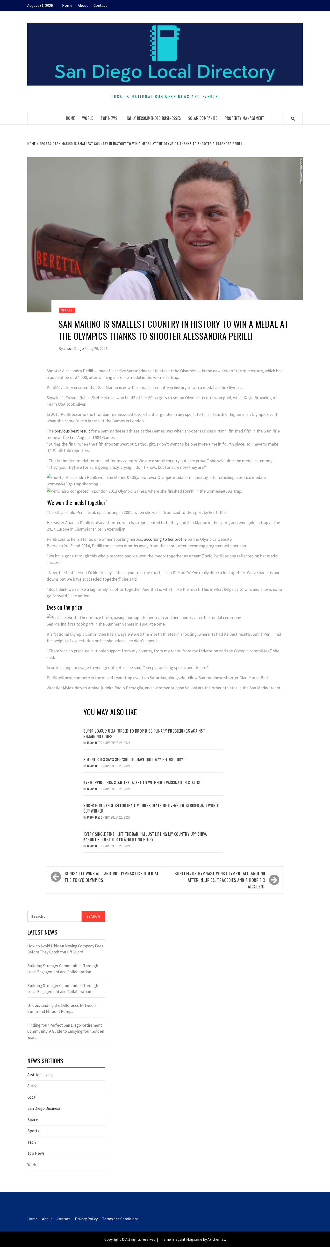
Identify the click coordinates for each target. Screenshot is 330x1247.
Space (32, 1119)
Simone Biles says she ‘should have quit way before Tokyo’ (135, 759)
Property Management (244, 118)
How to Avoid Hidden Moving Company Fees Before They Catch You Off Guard (65, 949)
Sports (66, 310)
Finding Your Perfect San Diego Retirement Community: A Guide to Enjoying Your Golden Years (65, 1031)
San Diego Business (44, 1108)
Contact (100, 5)
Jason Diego (74, 348)
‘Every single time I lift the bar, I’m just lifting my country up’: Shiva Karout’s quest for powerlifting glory (145, 836)
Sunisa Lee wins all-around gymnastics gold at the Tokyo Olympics (112, 876)
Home (67, 5)
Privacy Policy (86, 1218)
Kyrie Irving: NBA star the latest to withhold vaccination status (141, 783)
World (88, 118)
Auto (31, 1085)
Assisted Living (40, 1074)
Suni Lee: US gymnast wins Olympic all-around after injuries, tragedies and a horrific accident (220, 880)
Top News (109, 118)
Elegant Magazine (187, 1239)
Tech (31, 1142)
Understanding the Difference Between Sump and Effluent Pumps (61, 1008)
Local (31, 1097)
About (83, 5)
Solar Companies (203, 118)
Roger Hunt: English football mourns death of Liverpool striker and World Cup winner (151, 808)
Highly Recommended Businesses (152, 118)
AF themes (216, 1239)
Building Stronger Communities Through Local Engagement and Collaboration (62, 969)
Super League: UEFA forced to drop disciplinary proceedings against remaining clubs (144, 733)
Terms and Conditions (120, 1218)
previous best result (72, 431)
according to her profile (165, 539)
